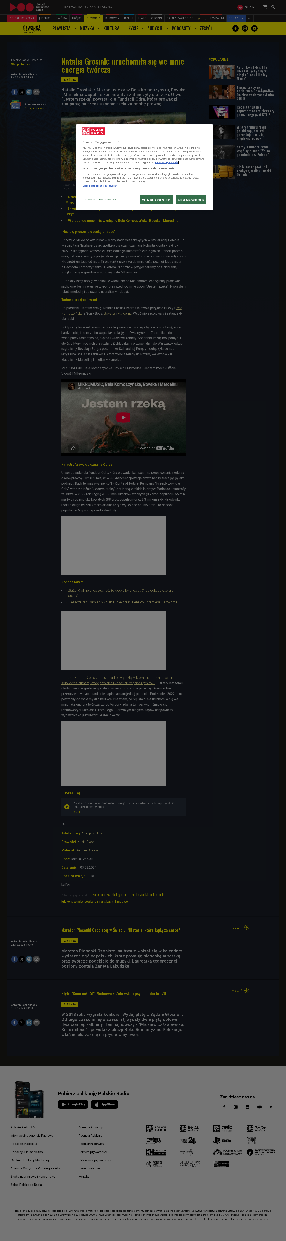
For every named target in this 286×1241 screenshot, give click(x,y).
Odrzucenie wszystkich (156, 199)
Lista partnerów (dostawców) (100, 186)
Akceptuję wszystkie (191, 199)
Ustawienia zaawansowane (99, 199)
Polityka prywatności (167, 162)
